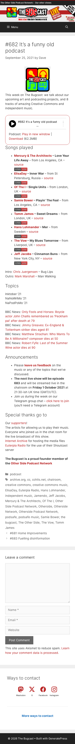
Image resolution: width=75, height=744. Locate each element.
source (19, 164)
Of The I (19, 187)
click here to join (57, 401)
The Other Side (29, 522)
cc (28, 479)
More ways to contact (37, 716)
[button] (67, 27)
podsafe (11, 517)
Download (16, 138)
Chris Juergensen (25, 272)
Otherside (45, 506)
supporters (18, 423)
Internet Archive (16, 441)
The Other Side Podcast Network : (18, 3)
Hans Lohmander (26, 227)
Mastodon (20, 695)
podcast (15, 474)
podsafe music (28, 517)
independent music (18, 495)
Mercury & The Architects (33, 155)
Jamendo (40, 495)
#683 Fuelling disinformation (30, 538)
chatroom (54, 479)
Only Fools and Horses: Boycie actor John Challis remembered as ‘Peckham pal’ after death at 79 (36, 316)
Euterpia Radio (15, 445)
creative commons (18, 485)
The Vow (20, 240)
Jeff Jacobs (22, 254)
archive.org (17, 479)
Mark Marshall (25, 276)
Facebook (43, 695)
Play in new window (36, 134)
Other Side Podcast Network (31, 463)
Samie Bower (23, 200)
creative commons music (50, 485)
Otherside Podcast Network (38, 511)
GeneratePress (57, 738)
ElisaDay (20, 173)
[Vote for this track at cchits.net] (20, 169)
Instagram (54, 695)
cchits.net (39, 479)
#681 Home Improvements (28, 533)
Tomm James (24, 214)
